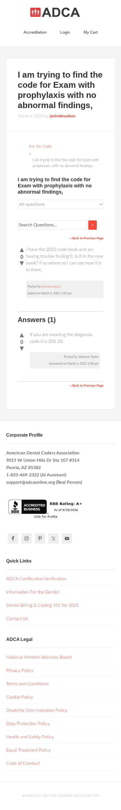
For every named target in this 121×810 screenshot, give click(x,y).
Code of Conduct (23, 763)
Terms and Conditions (27, 684)
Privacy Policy (19, 670)
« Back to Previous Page (87, 238)
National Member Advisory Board (38, 657)
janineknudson (51, 286)
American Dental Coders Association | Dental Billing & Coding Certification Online (60, 14)
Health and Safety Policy (30, 737)
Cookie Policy (19, 697)
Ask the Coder (40, 146)
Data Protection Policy (28, 723)
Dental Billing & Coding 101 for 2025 (42, 605)
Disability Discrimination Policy (36, 710)
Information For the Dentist (32, 592)
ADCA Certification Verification (36, 579)
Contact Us (17, 618)
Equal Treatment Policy (28, 750)
